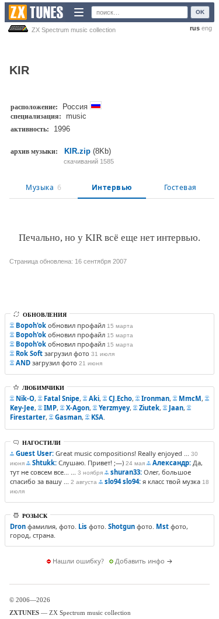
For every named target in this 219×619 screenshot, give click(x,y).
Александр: (171, 462)
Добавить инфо (140, 560)
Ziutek (149, 407)
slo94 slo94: (123, 481)
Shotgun (121, 526)
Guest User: (35, 453)
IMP (50, 407)
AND (23, 362)
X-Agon (77, 407)
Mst (162, 526)
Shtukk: (44, 462)
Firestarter (28, 417)
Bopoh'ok (31, 325)
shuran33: (126, 472)
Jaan (176, 407)
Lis (82, 526)
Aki (94, 398)
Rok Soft (29, 353)
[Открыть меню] (79, 12)
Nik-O (25, 398)
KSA (97, 417)
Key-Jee (22, 407)
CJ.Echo (120, 398)
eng (206, 28)
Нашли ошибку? (78, 560)
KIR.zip (77, 151)
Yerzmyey (114, 407)
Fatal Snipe (61, 398)
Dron (18, 526)
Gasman (68, 417)
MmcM (190, 398)
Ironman (155, 398)
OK (200, 12)
